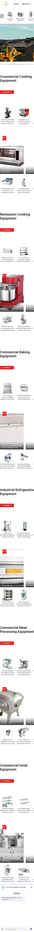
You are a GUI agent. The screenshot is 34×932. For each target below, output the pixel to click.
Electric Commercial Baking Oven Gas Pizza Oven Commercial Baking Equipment (12, 583)
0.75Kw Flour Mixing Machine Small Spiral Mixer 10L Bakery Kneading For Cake (10, 308)
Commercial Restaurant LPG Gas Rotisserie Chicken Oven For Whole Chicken (11, 170)
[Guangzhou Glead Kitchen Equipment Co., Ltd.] (5, 3)
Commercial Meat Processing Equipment (17, 630)
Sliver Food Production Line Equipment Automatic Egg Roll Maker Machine (11, 859)
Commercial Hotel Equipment (13, 767)
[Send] (31, 929)
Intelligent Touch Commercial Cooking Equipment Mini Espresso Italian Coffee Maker (24, 123)
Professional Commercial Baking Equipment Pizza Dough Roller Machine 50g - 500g (7, 399)
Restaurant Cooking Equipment (15, 216)
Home (2, 64)
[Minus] (31, 887)
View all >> (7, 92)
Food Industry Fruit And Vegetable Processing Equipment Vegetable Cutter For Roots (12, 721)
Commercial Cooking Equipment (16, 79)
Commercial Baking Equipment (15, 354)
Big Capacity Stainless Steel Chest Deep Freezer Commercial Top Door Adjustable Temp (11, 445)
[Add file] (2, 929)
